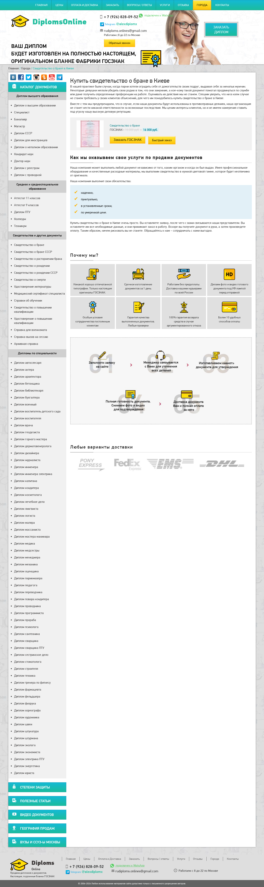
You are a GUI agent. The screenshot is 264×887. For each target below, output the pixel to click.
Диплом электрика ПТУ (29, 759)
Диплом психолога (26, 627)
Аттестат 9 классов (26, 205)
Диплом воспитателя (27, 418)
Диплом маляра (24, 522)
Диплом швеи (23, 724)
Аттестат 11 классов (27, 198)
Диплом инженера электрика (33, 474)
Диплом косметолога (28, 495)
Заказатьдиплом (221, 29)
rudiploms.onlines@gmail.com (125, 31)
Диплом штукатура (26, 731)
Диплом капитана (25, 481)
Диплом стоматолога (27, 662)
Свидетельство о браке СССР (33, 252)
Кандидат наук (23, 154)
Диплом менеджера (27, 557)
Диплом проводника (27, 606)
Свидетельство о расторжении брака (38, 259)
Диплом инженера (26, 467)
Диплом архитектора (27, 376)
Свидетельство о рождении (32, 266)
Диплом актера (24, 369)
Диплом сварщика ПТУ (29, 648)
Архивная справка (26, 344)
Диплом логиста (24, 515)
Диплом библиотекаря (28, 390)
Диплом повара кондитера (31, 599)
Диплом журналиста (27, 460)
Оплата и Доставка (84, 5)
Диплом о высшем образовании (35, 105)
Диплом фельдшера (27, 696)
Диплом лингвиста (26, 509)
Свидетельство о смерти (30, 279)
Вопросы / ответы (139, 5)
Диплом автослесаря (27, 362)
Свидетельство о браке (29, 245)
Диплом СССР (23, 133)
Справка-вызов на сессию (31, 337)
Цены (59, 5)
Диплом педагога (25, 585)
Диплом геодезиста (27, 432)
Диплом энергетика (27, 766)
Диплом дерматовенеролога (32, 446)
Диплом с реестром (26, 168)
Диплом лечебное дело (29, 502)
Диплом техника (24, 675)
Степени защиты (35, 787)
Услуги (165, 5)
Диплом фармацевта (27, 689)
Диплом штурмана (26, 738)
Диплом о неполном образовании (36, 147)
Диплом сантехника (27, 634)
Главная (41, 5)
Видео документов (37, 815)
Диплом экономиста (27, 752)
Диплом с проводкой (27, 175)
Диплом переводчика (28, 592)
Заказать (112, 5)
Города (202, 5)
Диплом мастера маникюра (32, 536)
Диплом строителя (26, 668)
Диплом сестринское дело (31, 655)
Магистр (19, 126)
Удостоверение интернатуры (32, 286)
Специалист (21, 112)
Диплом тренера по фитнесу (32, 682)
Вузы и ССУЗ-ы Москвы (40, 842)
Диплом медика (24, 543)
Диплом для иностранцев (30, 140)
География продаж (37, 828)
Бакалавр (20, 119)
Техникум (20, 226)
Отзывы (183, 5)
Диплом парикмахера (28, 578)
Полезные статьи (35, 801)
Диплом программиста (29, 613)
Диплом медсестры (26, 550)
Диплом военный (25, 404)
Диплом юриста (24, 773)
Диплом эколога (25, 745)
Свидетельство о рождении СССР (35, 272)
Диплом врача (23, 425)
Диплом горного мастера (30, 439)
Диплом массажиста (27, 529)
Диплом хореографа (27, 710)
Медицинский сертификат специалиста (39, 293)
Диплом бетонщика (27, 383)
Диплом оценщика (26, 571)
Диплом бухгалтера (27, 397)
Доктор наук (22, 161)
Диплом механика (26, 564)
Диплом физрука (25, 703)
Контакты (222, 5)
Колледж (20, 219)
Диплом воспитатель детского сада (37, 411)
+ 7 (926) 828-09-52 (121, 16)
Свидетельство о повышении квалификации (33, 310)
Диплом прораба (25, 620)
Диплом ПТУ (22, 212)
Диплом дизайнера (26, 453)
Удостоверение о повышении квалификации (33, 321)
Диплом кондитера (26, 488)
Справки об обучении (28, 300)
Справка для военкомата (30, 330)
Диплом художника (26, 717)
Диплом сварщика (26, 641)
